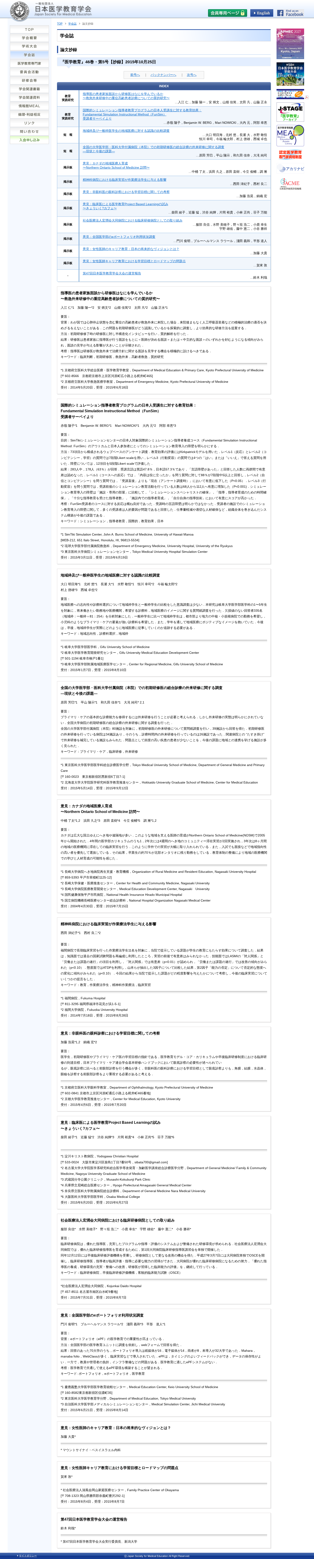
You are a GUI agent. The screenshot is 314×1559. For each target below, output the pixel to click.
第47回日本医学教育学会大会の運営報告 (112, 273)
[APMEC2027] (290, 57)
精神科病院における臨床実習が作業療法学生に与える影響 (124, 180)
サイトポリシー (28, 1555)
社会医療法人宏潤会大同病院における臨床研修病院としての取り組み (133, 220)
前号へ (135, 75)
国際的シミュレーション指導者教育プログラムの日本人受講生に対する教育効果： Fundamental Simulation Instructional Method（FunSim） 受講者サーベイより (142, 114)
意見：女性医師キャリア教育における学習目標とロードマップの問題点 (134, 261)
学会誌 (72, 23)
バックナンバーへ (163, 75)
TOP (60, 23)
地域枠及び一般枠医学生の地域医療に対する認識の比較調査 (126, 131)
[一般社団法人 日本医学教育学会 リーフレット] (293, 97)
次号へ (192, 75)
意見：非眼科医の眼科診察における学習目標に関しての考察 (126, 192)
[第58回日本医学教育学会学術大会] (290, 84)
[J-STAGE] (290, 120)
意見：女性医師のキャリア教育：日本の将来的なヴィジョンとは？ (131, 249)
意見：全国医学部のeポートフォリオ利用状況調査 (119, 237)
